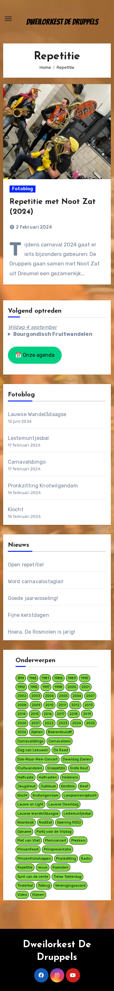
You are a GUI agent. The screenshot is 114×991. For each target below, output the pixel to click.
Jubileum (48, 786)
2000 (71, 687)
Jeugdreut (26, 786)
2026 (21, 732)
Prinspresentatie (57, 849)
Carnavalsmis (59, 741)
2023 (63, 723)
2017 (60, 714)
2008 (22, 705)
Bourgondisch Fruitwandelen (52, 334)
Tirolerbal (25, 885)
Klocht (15, 509)
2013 (88, 705)
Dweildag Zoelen (77, 759)
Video (22, 895)
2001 (85, 687)
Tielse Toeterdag (67, 877)
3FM (20, 678)
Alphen (37, 732)
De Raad (61, 750)
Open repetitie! (26, 565)
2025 (90, 723)
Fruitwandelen (29, 768)
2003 (35, 696)
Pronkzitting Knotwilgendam (43, 486)
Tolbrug (44, 885)
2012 (75, 705)
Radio (86, 859)
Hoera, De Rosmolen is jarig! (41, 632)
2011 (62, 705)
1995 (33, 687)
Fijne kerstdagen (28, 615)
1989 (72, 678)
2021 (35, 723)
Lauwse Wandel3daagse (37, 414)
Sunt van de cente (32, 877)
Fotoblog (22, 189)
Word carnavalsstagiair (36, 581)
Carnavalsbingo (27, 462)
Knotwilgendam (46, 795)
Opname (24, 832)
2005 (63, 696)
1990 (84, 678)
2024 (76, 723)
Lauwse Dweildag (63, 804)
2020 (21, 723)
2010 (49, 705)
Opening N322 (69, 822)
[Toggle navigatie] (8, 19)
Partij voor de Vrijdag (54, 832)
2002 (21, 696)
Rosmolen (60, 867)
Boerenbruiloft (60, 732)
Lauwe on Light (30, 804)
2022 (49, 723)
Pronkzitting (66, 859)
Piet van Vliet (28, 840)
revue (43, 867)
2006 (77, 696)
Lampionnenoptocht (80, 795)
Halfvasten (48, 777)
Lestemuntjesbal (28, 438)
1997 (45, 687)
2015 (35, 714)
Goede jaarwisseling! (33, 598)
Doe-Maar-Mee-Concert (37, 759)
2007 (90, 696)
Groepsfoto (56, 768)
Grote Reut (79, 768)
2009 (36, 705)
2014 (21, 714)
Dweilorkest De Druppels (62, 21)
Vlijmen (38, 895)
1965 (32, 678)
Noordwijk (25, 822)
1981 (45, 678)
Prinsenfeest (28, 849)
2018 (73, 714)
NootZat (45, 822)
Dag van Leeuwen (32, 750)
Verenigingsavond (70, 885)
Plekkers (78, 840)
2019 (87, 714)
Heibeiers (70, 777)
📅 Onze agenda (34, 355)
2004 (49, 696)
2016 (48, 714)
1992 (21, 687)
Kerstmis (68, 786)
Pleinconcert (55, 840)
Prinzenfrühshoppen (34, 859)
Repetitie (25, 867)
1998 (58, 687)
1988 (58, 678)
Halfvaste (25, 777)
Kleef (84, 786)
